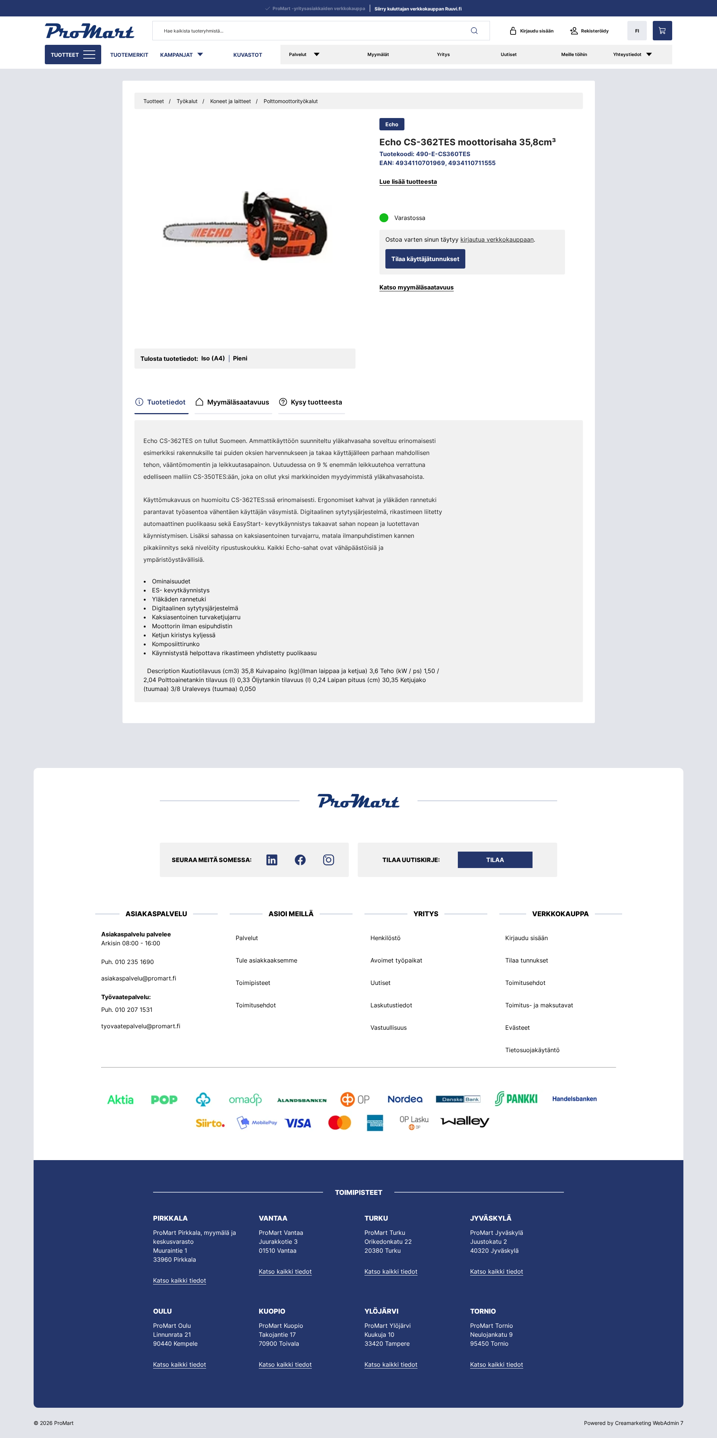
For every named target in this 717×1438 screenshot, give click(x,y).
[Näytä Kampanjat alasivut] (204, 54)
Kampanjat (176, 55)
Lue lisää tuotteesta (408, 181)
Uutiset (509, 54)
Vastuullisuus (388, 1027)
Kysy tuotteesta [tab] (316, 402)
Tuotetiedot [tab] (166, 402)
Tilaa (495, 860)
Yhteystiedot (627, 54)
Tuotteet (65, 55)
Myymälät (378, 54)
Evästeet (517, 1027)
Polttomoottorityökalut (291, 101)
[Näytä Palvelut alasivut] (327, 54)
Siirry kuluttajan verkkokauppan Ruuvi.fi (418, 9)
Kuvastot (247, 55)
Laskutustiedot (391, 1005)
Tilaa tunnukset (526, 960)
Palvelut (298, 54)
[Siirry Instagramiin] (328, 860)
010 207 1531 (133, 1009)
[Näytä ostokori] (662, 30)
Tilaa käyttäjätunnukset (425, 259)
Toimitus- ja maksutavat (539, 1005)
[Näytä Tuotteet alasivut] (90, 54)
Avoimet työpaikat (396, 960)
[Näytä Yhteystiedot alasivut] (657, 54)
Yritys (443, 54)
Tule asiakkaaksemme (266, 960)
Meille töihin (574, 54)
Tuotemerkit (129, 55)
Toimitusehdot (256, 1005)
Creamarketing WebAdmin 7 (649, 1423)
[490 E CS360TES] (245, 226)
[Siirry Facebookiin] (300, 860)
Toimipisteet (253, 982)
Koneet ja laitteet (230, 101)
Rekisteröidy (595, 31)
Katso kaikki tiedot (179, 1280)
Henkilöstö (385, 938)
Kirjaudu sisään (536, 31)
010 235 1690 (134, 962)
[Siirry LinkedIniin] (272, 860)
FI (637, 31)
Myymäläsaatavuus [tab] (238, 402)
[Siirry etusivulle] (89, 30)
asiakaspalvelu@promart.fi (138, 978)
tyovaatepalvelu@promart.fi (140, 1026)
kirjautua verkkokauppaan (497, 239)
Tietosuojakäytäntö (532, 1050)
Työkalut (187, 101)
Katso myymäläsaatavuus (416, 287)
